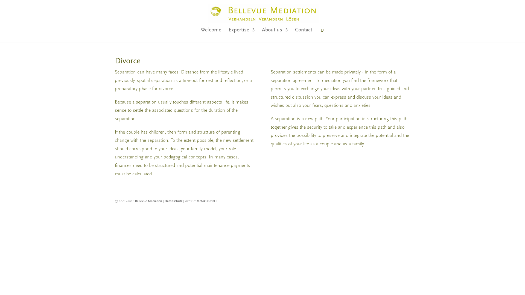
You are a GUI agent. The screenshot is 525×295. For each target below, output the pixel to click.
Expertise (239, 30)
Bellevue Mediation (148, 201)
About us (272, 30)
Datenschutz (173, 201)
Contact (303, 30)
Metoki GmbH (207, 201)
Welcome (211, 30)
